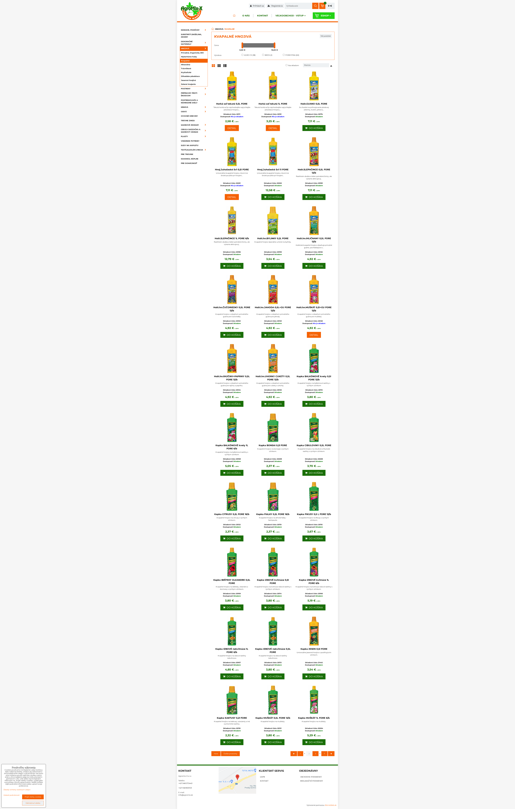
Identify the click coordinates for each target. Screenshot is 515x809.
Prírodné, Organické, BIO (192, 53)
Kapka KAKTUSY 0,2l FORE (232, 718)
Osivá (184, 112)
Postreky (185, 89)
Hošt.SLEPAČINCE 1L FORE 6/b (232, 238)
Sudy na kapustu (189, 145)
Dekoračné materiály (187, 43)
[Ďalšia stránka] (331, 753)
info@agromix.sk (185, 795)
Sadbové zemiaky (190, 125)
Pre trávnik (187, 154)
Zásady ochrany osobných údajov (17, 790)
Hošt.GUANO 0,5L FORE (314, 104)
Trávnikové (186, 69)
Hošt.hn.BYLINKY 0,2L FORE (272, 238)
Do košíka (315, 128)
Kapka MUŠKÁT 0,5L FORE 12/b (272, 718)
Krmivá (184, 107)
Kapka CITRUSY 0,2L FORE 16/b (231, 514)
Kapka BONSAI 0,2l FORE (273, 445)
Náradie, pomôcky (190, 30)
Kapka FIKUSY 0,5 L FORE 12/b (314, 514)
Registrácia (277, 6)
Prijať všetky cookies (33, 797)
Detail (231, 128)
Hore (216, 754)
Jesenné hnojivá (188, 80)
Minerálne (185, 65)
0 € (330, 6)
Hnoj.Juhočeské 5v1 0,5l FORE (232, 169)
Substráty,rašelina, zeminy (191, 35)
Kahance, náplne (189, 159)
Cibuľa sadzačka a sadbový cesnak (190, 130)
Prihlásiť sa (258, 6)
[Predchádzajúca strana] (293, 753)
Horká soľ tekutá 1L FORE (273, 104)
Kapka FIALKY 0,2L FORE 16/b (272, 514)
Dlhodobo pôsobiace (190, 76)
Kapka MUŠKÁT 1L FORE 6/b (314, 718)
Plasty (184, 136)
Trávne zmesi (188, 121)
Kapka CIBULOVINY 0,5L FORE (314, 445)
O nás (246, 15)
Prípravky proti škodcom (189, 94)
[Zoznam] (219, 67)
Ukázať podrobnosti (11, 795)
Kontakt (262, 15)
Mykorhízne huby (189, 57)
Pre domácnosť (189, 163)
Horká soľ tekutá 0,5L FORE (231, 104)
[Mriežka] (213, 67)
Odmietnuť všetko (33, 803)
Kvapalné (185, 61)
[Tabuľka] (225, 67)
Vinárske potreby (190, 141)
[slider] (242, 45)
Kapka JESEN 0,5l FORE (314, 649)
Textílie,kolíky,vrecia (192, 150)
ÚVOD (234, 15)
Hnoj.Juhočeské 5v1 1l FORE (272, 169)
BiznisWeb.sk (330, 805)
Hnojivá (185, 49)
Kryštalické (186, 72)
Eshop (325, 15)
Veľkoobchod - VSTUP (289, 15)
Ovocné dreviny (189, 116)
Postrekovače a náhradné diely (189, 101)
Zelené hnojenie (188, 84)
